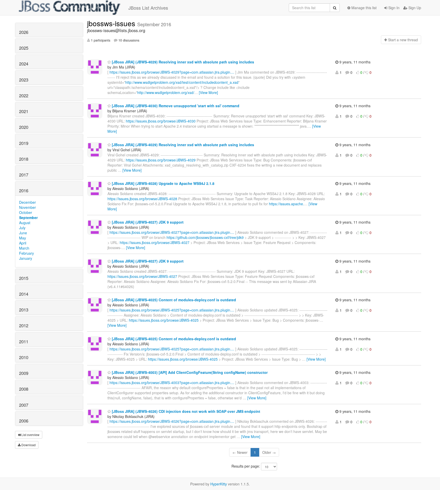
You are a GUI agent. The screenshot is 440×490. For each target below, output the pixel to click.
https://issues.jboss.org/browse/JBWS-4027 (154, 242)
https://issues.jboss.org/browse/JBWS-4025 (164, 320)
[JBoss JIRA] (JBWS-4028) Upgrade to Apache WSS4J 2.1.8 (162, 183)
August (24, 222)
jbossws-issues (112, 23)
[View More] (208, 92)
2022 (23, 95)
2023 (23, 80)
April (22, 243)
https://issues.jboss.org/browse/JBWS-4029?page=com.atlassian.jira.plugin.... (171, 72)
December (27, 202)
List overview (30, 434)
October (25, 212)
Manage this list (363, 7)
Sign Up (414, 7)
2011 (23, 341)
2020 (23, 127)
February (26, 253)
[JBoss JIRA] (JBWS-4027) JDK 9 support (147, 222)
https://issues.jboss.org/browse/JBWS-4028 (142, 198)
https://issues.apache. (286, 203)
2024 (23, 64)
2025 (23, 48)
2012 (23, 325)
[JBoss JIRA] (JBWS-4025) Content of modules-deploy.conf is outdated (173, 299)
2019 (23, 143)
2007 (23, 405)
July (22, 227)
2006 (23, 421)
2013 (23, 310)
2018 (23, 159)
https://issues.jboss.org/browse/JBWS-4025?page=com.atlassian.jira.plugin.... (171, 309)
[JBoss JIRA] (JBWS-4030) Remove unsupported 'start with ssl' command (175, 105)
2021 (23, 111)
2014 (23, 294)
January (25, 258)
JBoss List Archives (148, 7)
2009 (23, 373)
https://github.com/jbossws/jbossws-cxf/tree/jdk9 (205, 237)
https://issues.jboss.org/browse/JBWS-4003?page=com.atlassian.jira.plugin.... (171, 382)
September (28, 217)
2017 (23, 175)
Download (28, 445)
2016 (23, 190)
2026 (23, 32)
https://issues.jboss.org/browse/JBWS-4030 (161, 121)
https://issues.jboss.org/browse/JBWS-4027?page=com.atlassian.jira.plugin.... (171, 232)
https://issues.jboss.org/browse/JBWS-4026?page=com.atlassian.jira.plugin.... (171, 421)
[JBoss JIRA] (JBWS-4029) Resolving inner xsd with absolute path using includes (182, 61)
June (23, 232)
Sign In (393, 7)
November (27, 207)
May (22, 237)
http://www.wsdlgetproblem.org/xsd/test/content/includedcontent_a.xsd (181, 82)
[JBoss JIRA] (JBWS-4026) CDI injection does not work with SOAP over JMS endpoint (185, 411)
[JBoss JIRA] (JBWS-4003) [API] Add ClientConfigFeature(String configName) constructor (189, 372)
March (24, 248)
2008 (23, 389)
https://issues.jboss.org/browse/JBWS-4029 (161, 159)
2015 (23, 278)
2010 (23, 357)
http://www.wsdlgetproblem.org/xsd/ (165, 92)
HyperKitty (218, 483)
